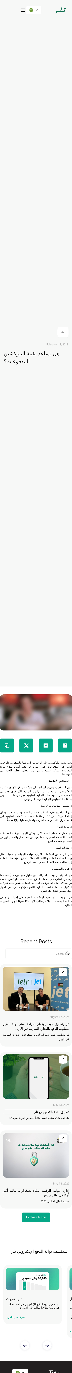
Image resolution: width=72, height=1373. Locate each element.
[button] (33, 10)
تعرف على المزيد (15, 1317)
